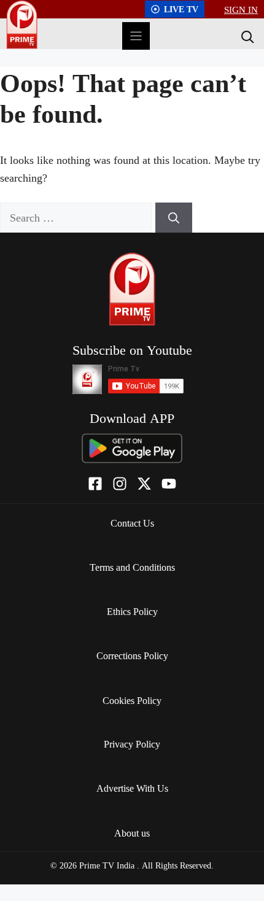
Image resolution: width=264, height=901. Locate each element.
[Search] (246, 36)
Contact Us (132, 523)
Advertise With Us (132, 788)
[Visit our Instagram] (120, 483)
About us (132, 833)
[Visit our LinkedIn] (169, 483)
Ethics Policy (132, 611)
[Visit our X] (144, 483)
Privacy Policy (132, 744)
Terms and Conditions (132, 567)
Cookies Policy (132, 700)
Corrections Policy (132, 655)
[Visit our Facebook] (95, 483)
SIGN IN (241, 9)
